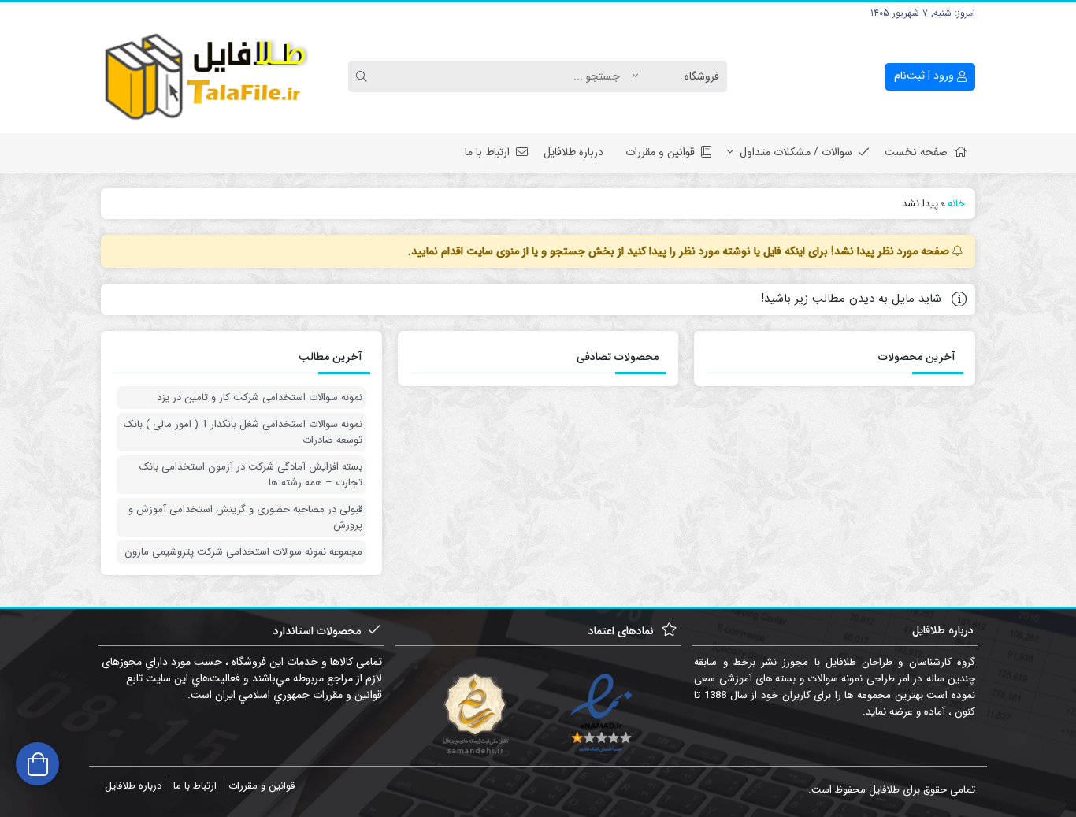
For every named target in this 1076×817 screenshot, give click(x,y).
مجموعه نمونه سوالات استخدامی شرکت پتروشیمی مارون (243, 552)
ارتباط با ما (487, 152)
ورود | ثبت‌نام (925, 75)
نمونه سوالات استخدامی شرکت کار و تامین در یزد (259, 398)
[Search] (364, 76)
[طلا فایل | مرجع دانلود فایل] (204, 76)
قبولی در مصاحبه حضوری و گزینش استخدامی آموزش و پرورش (245, 517)
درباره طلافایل (573, 152)
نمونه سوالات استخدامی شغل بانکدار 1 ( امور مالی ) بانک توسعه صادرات (243, 432)
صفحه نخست (916, 152)
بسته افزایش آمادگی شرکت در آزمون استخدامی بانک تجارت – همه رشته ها (250, 474)
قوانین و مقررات (660, 152)
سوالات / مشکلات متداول (796, 152)
